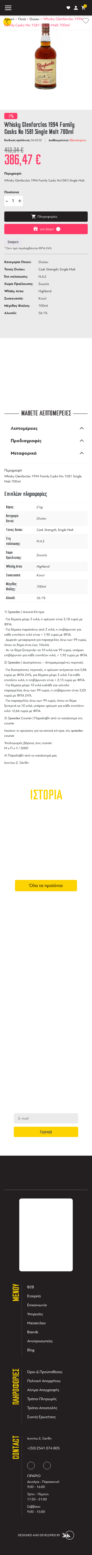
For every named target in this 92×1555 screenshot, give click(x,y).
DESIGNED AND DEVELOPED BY (39, 1535)
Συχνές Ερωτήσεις (41, 1417)
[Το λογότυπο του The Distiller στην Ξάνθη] (38, 7)
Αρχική (9, 19)
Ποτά (22, 19)
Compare (13, 242)
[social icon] (31, 1465)
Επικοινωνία (37, 1305)
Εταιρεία (34, 1296)
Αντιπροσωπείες (40, 1341)
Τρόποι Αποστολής (42, 1408)
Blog (30, 1350)
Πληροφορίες (47, 217)
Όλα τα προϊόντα (46, 885)
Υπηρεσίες (35, 1314)
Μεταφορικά (24, 453)
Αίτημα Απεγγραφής (43, 1390)
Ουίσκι (34, 19)
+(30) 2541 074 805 (43, 1448)
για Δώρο (47, 229)
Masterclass (36, 1323)
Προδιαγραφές (26, 441)
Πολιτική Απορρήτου (44, 1381)
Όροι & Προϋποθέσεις (44, 1372)
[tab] (46, 428)
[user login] (76, 8)
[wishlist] (68, 8)
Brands (32, 1332)
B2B (30, 1287)
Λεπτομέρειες (24, 428)
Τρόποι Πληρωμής (41, 1399)
